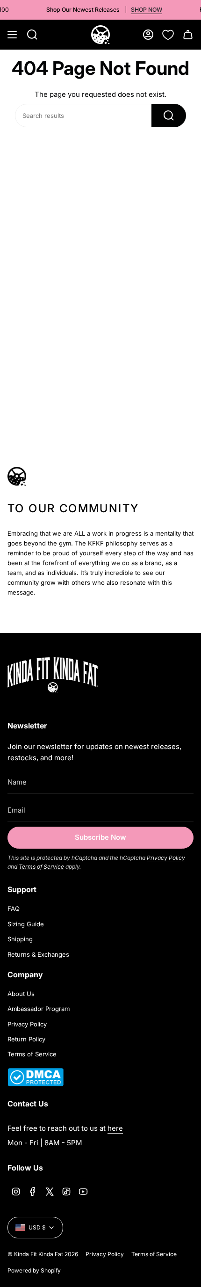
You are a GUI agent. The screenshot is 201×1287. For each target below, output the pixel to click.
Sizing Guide (25, 924)
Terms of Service (41, 866)
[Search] (168, 115)
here (115, 1128)
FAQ (13, 908)
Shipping (20, 939)
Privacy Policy (166, 857)
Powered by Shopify (34, 1270)
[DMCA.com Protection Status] (35, 1083)
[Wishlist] (168, 34)
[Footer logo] (65, 674)
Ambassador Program (38, 1008)
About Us (21, 993)
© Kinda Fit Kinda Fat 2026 (42, 1254)
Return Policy (26, 1039)
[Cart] (188, 34)
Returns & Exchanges (38, 954)
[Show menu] (12, 34)
